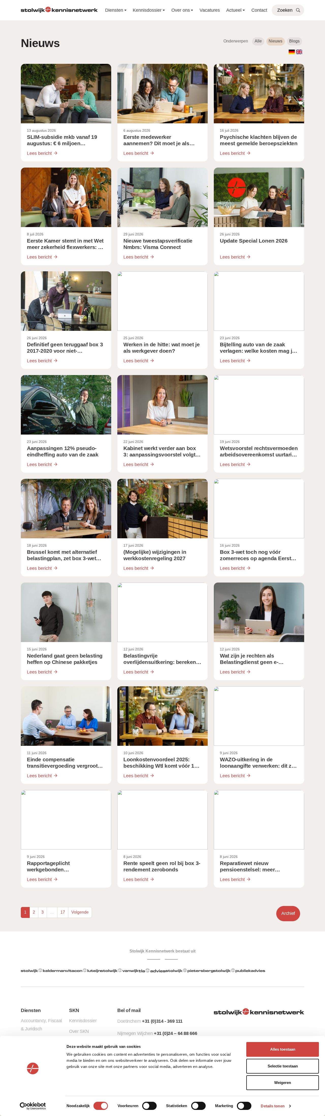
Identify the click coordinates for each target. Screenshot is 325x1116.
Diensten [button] (114, 10)
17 (62, 912)
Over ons (180, 10)
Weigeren (282, 1082)
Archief (288, 913)
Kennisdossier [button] (147, 10)
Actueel (233, 10)
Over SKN (79, 1031)
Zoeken (284, 10)
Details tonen (272, 1106)
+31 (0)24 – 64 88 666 (175, 1033)
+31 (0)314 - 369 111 (162, 1021)
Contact (259, 10)
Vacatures (210, 10)
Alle (258, 41)
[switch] (149, 1106)
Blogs (294, 41)
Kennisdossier (82, 1020)
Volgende (80, 912)
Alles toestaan (282, 1049)
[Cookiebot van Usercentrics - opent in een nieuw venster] (33, 1106)
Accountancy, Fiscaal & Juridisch (41, 1024)
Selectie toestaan (283, 1066)
